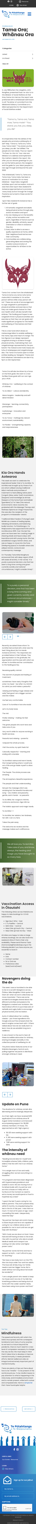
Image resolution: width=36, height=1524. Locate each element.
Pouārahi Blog (7, 26)
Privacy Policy (18, 1520)
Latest (4, 54)
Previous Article (9, 1409)
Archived (5, 58)
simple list (28, 1383)
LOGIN (4, 1466)
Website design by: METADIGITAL (18, 1523)
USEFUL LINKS (6, 1456)
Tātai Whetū (23, 5)
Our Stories (6, 1460)
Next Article (28, 1409)
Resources (25, 1)
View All (5, 64)
